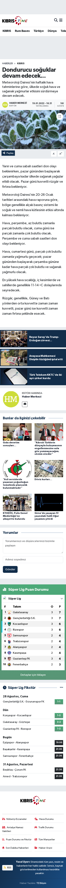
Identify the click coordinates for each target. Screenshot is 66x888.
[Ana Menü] (60, 20)
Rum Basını (22, 31)
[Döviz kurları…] (49, 468)
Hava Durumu (46, 819)
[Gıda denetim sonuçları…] (17, 431)
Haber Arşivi (45, 848)
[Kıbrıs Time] (15, 20)
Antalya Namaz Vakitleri (13, 829)
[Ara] (56, 20)
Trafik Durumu (45, 827)
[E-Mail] (25, 404)
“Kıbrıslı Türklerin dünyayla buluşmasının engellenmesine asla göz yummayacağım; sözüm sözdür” (48, 448)
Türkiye (39, 31)
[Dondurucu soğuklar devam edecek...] (33, 129)
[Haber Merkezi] (11, 399)
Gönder (10, 569)
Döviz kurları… (43, 479)
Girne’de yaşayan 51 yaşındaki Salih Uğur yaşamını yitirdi (47, 516)
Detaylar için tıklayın (33, 674)
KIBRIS (7, 31)
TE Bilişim (41, 883)
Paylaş (10, 153)
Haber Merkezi (31, 396)
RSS (9, 867)
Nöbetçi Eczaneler (16, 819)
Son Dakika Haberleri (17, 848)
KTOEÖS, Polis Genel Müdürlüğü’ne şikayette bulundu (15, 516)
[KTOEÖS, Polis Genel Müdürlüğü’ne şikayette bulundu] (17, 502)
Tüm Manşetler (46, 839)
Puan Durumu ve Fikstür (18, 839)
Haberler (7, 63)
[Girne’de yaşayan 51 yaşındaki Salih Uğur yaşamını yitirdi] (49, 502)
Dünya (52, 31)
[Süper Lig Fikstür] (61, 687)
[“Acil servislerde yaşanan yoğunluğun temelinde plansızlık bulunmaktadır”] (17, 468)
